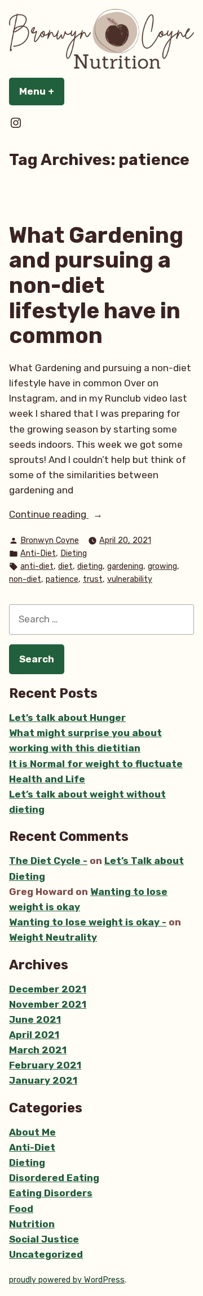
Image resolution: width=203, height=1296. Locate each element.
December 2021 (47, 989)
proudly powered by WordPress (67, 1280)
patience (62, 579)
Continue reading (71, 515)
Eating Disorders (50, 1193)
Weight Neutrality (53, 937)
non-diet (25, 579)
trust (93, 579)
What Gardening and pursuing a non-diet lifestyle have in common (96, 285)
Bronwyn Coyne (49, 540)
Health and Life (47, 779)
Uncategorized (46, 1254)
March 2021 (38, 1049)
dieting (90, 566)
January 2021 (43, 1080)
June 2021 (35, 1019)
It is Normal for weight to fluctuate (96, 763)
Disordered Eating (54, 1177)
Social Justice (44, 1239)
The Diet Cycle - (48, 860)
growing (162, 566)
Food (21, 1208)
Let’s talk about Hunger (67, 717)
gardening (125, 566)
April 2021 (34, 1034)
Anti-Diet (38, 553)
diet (65, 566)
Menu (41, 91)
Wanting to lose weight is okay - (87, 922)
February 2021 (45, 1065)
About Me (32, 1132)
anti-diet (37, 566)
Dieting (73, 553)
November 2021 (47, 1004)
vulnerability (129, 579)
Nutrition (32, 1224)
